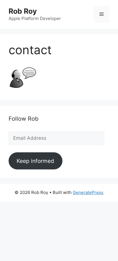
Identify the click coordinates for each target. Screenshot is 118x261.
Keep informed (35, 160)
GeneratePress (88, 192)
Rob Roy (23, 11)
